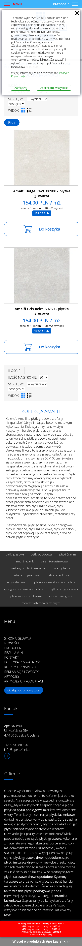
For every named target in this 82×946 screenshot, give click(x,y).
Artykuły (11, 676)
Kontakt (11, 657)
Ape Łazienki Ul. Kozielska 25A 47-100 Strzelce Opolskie (21, 731)
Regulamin (13, 652)
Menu (17, 4)
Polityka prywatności (23, 662)
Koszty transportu (20, 667)
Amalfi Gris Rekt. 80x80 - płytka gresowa (42, 311)
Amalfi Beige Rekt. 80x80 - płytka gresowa (41, 193)
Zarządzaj (20, 88)
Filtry (12, 122)
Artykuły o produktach (24, 681)
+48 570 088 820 (16, 745)
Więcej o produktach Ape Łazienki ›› (41, 941)
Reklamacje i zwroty (21, 672)
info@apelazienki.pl (17, 749)
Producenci (14, 648)
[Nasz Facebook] (7, 756)
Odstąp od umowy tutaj (23, 690)
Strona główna (17, 638)
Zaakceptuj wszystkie (54, 88)
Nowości (11, 643)
